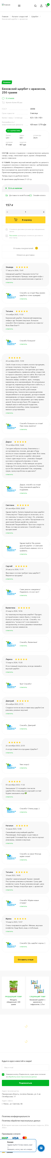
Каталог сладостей (20, 16)
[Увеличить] (43, 212)
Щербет (34, 16)
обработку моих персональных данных (22, 1077)
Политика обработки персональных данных (21, 1121)
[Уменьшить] (7, 212)
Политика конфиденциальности (16, 1116)
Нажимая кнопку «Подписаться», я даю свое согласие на (26, 1075)
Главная (5, 16)
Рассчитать (13, 235)
